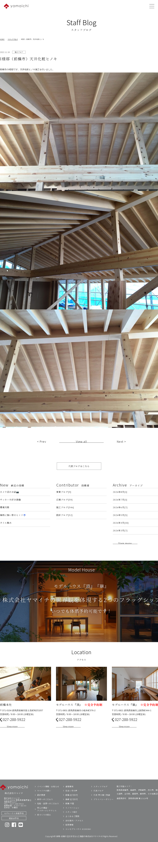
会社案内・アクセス (74, 820)
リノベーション (72, 807)
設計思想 (41, 795)
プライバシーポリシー (103, 799)
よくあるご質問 (72, 816)
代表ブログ (99, 790)
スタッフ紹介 (71, 812)
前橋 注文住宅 (71, 795)
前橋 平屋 (69, 803)
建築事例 (69, 786)
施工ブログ (19, 52)
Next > (121, 441)
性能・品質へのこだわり (48, 803)
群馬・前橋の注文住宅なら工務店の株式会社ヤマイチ (78, 836)
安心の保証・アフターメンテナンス (47, 809)
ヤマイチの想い (44, 790)
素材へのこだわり (45, 799)
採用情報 (69, 824)
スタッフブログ (13, 39)
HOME (2, 39)
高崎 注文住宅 (71, 799)
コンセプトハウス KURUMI (78, 829)
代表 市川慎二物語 (102, 795)
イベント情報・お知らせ (48, 786)
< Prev (41, 441)
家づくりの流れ (44, 814)
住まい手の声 (71, 790)
